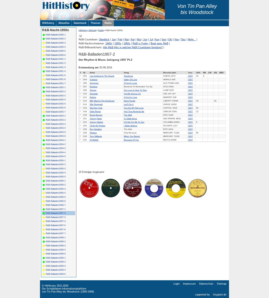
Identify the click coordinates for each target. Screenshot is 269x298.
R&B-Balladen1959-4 (56, 270)
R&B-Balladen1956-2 (56, 184)
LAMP (166, 90)
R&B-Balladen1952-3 (56, 95)
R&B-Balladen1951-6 (56, 79)
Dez (183, 39)
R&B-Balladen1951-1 (56, 59)
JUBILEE (167, 111)
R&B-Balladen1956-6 (56, 201)
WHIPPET (167, 97)
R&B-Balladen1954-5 (56, 156)
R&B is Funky (140, 43)
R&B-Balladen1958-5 (56, 253)
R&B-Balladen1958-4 (56, 250)
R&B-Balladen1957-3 (56, 217)
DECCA (166, 140)
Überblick (104, 39)
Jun (145, 39)
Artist (92, 73)
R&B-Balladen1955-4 (56, 172)
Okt (170, 39)
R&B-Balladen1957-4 (56, 221)
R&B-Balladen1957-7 (56, 233)
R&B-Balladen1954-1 (56, 140)
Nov (176, 39)
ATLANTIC (168, 126)
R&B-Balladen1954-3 (56, 148)
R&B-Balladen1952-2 (56, 91)
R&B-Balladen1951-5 (56, 75)
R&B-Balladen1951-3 (56, 67)
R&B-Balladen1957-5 (56, 225)
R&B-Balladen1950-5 (56, 51)
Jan (114, 39)
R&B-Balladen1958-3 (56, 245)
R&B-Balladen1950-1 (56, 35)
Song (126, 73)
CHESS (166, 76)
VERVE (166, 104)
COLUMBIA (168, 122)
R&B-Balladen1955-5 (56, 176)
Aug (157, 39)
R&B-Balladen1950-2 (56, 38)
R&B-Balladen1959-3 (56, 266)
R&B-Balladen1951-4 (56, 71)
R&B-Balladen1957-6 (56, 229)
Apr (133, 39)
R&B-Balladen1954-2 (56, 144)
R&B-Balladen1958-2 (56, 241)
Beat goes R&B (159, 43)
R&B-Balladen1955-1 (56, 160)
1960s (126, 43)
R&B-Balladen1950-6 (56, 55)
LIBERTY (167, 101)
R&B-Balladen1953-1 (56, 116)
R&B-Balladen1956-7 (56, 205)
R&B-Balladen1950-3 (56, 43)
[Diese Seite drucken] (81, 36)
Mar (126, 39)
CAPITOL (167, 108)
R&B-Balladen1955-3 (56, 168)
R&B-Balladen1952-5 (56, 103)
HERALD (167, 79)
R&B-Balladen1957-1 (56, 209)
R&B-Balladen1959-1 (56, 258)
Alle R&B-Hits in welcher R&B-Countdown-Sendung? (133, 47)
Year (190, 73)
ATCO (166, 87)
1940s (108, 43)
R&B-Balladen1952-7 (56, 112)
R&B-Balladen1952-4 (56, 99)
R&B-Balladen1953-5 (56, 132)
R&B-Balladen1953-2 (56, 120)
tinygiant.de (219, 294)
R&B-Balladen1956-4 (56, 193)
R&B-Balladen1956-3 (56, 189)
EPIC (165, 115)
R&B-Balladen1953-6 (56, 136)
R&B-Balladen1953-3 (56, 124)
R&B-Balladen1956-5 (56, 197)
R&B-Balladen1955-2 (56, 164)
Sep (163, 39)
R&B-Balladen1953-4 (56, 128)
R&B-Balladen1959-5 (56, 274)
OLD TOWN (168, 83)
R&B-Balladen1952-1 (56, 87)
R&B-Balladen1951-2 (56, 63)
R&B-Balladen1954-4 (56, 152)
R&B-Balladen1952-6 (56, 107)
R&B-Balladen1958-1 (56, 237)
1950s (117, 43)
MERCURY (168, 133)
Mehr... (192, 39)
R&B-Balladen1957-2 (56, 213)
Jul (151, 39)
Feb (120, 39)
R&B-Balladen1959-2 (56, 262)
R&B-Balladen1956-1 (56, 181)
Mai (139, 39)
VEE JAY (167, 94)
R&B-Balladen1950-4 (56, 47)
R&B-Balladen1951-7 (56, 83)
